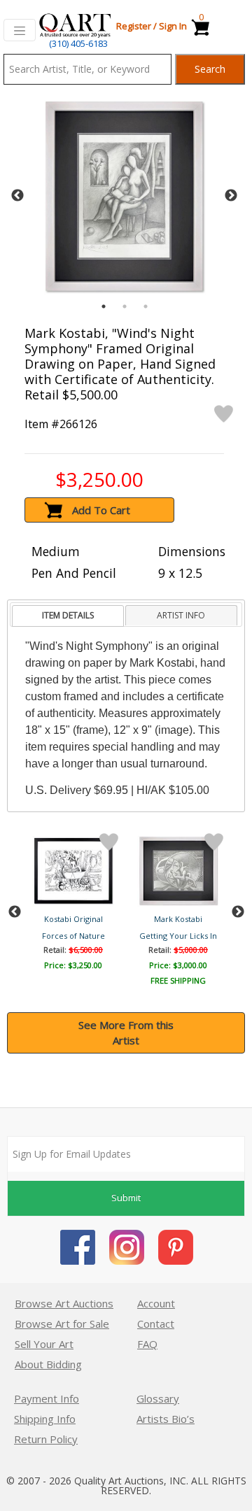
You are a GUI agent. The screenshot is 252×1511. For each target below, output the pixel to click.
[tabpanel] (124, 196)
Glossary (157, 1398)
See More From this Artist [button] (126, 1033)
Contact (155, 1324)
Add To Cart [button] (101, 510)
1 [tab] (104, 306)
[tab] (67, 616)
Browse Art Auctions (64, 1303)
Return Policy (46, 1439)
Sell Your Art (44, 1344)
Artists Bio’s (165, 1419)
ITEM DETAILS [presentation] (68, 615)
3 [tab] (146, 306)
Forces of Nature (73, 935)
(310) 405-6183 (78, 43)
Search (210, 69)
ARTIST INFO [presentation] (181, 615)
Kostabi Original (73, 919)
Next (231, 196)
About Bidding (48, 1364)
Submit (126, 1197)
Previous (17, 196)
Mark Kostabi (178, 919)
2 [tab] (125, 306)
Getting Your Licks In (178, 935)
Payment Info (46, 1398)
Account (156, 1303)
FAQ (147, 1344)
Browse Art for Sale (62, 1324)
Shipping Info (45, 1419)
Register (133, 26)
